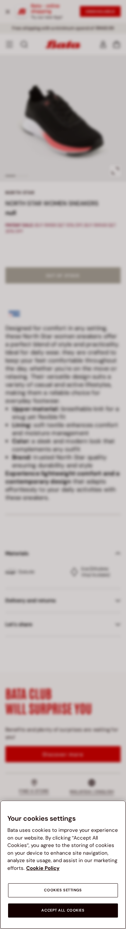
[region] (63, 864)
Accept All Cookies (62, 910)
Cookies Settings (63, 890)
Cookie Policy (42, 868)
